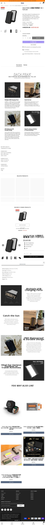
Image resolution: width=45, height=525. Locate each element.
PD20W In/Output (29, 244)
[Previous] (3, 245)
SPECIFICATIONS (22, 264)
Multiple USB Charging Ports (34, 289)
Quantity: (24, 35)
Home (2, 5)
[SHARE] (30, 38)
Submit (20, 505)
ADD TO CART (33, 256)
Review (25, 65)
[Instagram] (5, 510)
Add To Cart (34, 432)
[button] (1, 31)
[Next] (19, 245)
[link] (8, 199)
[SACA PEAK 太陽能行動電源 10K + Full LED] (22, 216)
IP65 (27, 248)
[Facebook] (2, 510)
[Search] (4, 3)
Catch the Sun (11, 315)
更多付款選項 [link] (33, 44)
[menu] (1, 3)
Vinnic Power (29, 22)
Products (6, 5)
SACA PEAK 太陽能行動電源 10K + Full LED (22, 228)
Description (19, 65)
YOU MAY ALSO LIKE (22, 385)
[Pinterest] (8, 510)
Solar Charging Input (30, 242)
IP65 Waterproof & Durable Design (33, 338)
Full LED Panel (28, 246)
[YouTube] (11, 510)
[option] (11, 17)
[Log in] (40, 3)
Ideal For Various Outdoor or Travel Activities (11, 366)
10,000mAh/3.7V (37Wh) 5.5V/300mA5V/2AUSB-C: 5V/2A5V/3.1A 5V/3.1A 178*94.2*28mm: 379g (10, 274)
